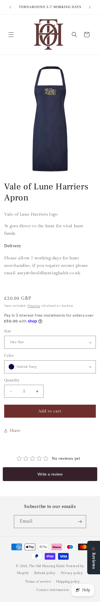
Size (7, 331)
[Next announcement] (90, 7)
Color (9, 355)
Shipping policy (68, 581)
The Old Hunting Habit (47, 566)
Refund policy (45, 573)
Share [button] (15, 430)
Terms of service (38, 581)
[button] (11, 35)
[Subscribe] (80, 521)
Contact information (52, 590)
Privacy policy (72, 573)
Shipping (33, 306)
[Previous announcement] (10, 7)
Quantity (11, 380)
